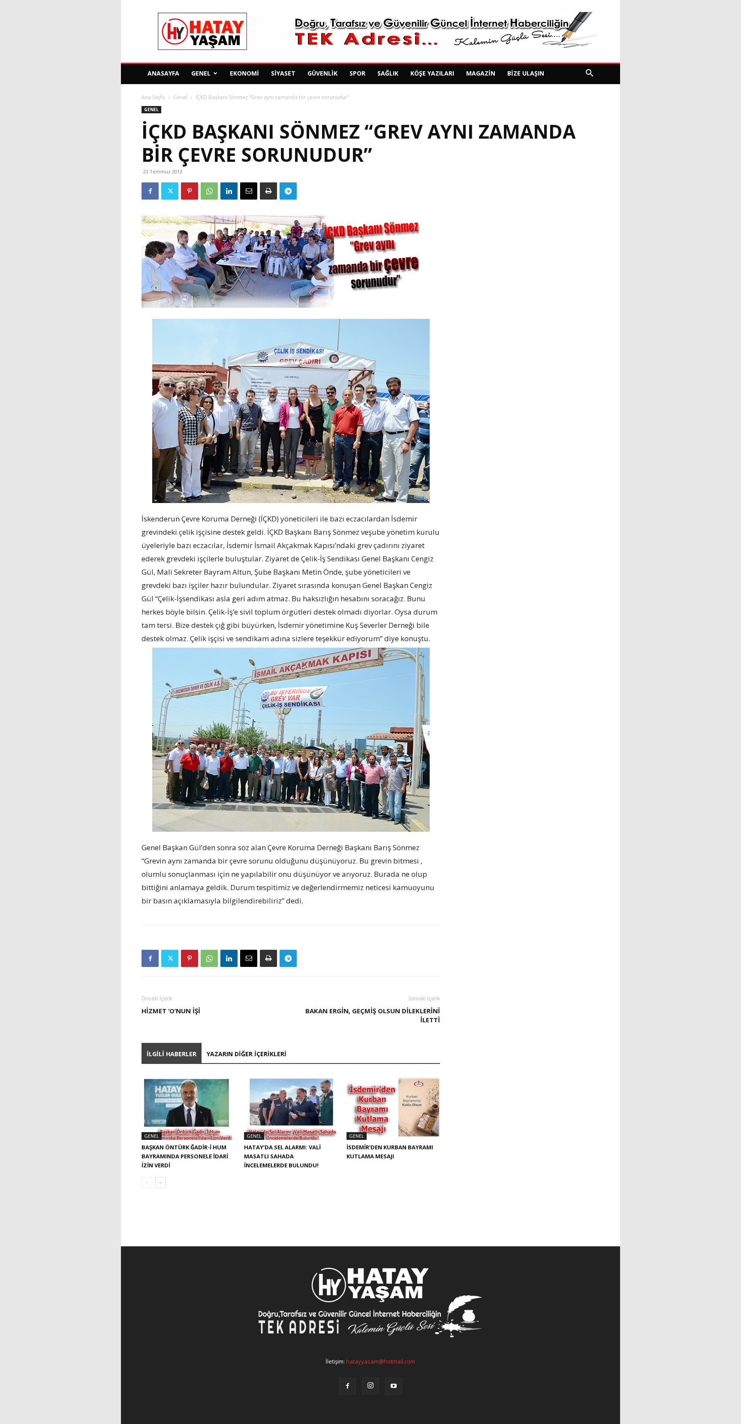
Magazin (480, 73)
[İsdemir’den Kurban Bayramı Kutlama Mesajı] (393, 1108)
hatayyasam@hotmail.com (380, 1361)
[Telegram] (288, 191)
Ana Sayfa (153, 97)
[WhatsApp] (209, 191)
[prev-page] (147, 1182)
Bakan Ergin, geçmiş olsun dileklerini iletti (372, 1015)
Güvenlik (322, 73)
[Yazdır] (268, 191)
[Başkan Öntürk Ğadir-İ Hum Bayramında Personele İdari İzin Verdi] (188, 1108)
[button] (589, 74)
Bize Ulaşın (525, 73)
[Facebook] (150, 191)
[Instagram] (370, 1385)
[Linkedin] (229, 191)
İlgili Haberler (171, 1054)
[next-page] (160, 1182)
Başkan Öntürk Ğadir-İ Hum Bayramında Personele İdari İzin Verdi (185, 1156)
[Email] (248, 191)
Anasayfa (163, 73)
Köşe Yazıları (432, 73)
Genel (201, 73)
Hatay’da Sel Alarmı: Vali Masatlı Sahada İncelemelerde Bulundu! (282, 1156)
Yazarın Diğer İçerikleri (246, 1054)
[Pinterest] (189, 191)
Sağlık (387, 73)
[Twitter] (169, 191)
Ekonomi (244, 73)
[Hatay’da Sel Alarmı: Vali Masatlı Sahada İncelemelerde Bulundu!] (290, 1108)
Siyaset (283, 73)
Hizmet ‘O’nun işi (171, 1010)
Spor (357, 73)
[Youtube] (393, 1386)
